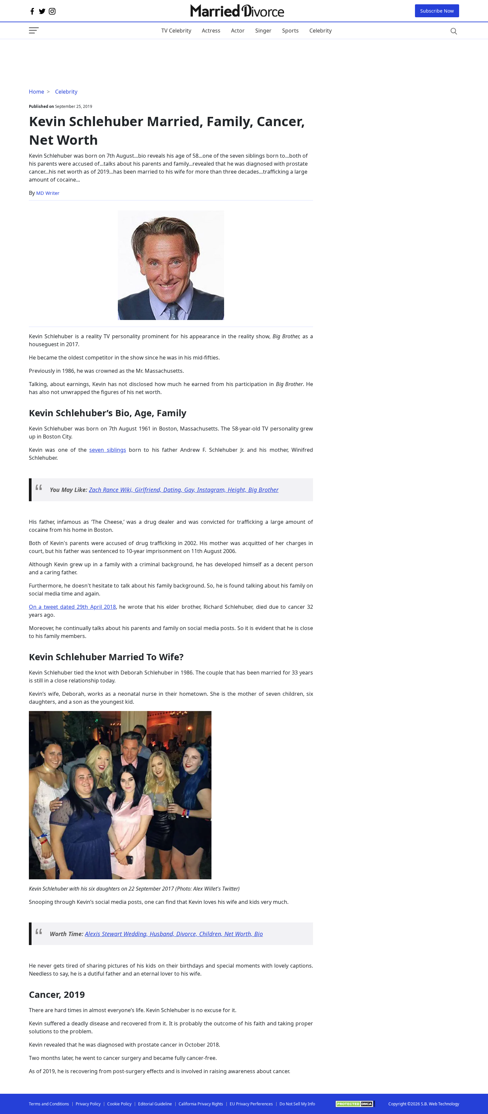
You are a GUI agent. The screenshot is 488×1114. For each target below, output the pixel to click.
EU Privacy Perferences (251, 1104)
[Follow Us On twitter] (42, 11)
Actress (211, 30)
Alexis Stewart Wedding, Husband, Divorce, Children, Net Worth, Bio (174, 934)
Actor (238, 30)
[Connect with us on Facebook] (32, 11)
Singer (263, 30)
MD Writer (47, 193)
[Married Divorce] (237, 10)
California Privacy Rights (201, 1104)
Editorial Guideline (155, 1104)
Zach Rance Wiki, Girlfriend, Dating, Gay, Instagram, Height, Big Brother (184, 490)
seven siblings (107, 449)
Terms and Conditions (49, 1104)
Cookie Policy (119, 1104)
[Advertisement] (82, 52)
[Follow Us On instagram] (52, 11)
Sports (290, 30)
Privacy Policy (88, 1104)
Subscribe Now (437, 11)
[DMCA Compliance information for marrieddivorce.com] (355, 1103)
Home (36, 91)
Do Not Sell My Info (297, 1104)
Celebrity (320, 30)
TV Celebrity (176, 30)
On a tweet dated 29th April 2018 (72, 606)
